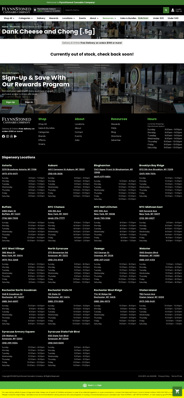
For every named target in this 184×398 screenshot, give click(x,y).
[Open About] (98, 18)
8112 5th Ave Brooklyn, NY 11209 (156, 169)
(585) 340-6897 (10, 301)
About (78, 128)
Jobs (77, 140)
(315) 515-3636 (55, 174)
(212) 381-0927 (147, 218)
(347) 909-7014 (147, 174)
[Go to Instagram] (7, 136)
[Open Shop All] (14, 18)
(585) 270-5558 (55, 301)
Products (15, 27)
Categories (43, 132)
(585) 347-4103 (147, 260)
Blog (113, 132)
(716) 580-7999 (10, 218)
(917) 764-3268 (10, 260)
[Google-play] (15, 136)
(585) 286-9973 (102, 301)
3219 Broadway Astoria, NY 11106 (19, 169)
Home (5, 27)
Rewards (115, 124)
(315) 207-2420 (102, 260)
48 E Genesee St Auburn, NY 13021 (66, 169)
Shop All (42, 124)
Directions (116, 136)
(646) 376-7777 (56, 218)
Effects (41, 140)
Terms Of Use (176, 376)
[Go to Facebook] (3, 136)
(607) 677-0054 (102, 177)
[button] (47, 10)
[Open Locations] (74, 18)
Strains (41, 144)
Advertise (116, 140)
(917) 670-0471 (10, 174)
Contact (79, 132)
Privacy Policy (163, 376)
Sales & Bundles (46, 128)
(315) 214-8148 (55, 260)
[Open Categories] (32, 18)
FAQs (113, 128)
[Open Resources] (115, 18)
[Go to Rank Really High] (92, 385)
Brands (41, 136)
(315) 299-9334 (10, 343)
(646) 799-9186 (102, 218)
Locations (79, 124)
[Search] (166, 10)
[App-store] (11, 136)
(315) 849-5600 (56, 343)
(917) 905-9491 (147, 301)
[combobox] (113, 10)
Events (78, 136)
